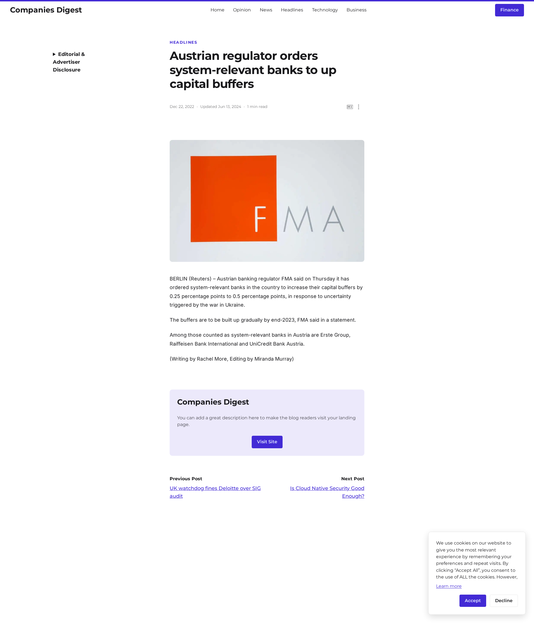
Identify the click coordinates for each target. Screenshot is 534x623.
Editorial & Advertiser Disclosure (69, 62)
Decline (504, 600)
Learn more (449, 586)
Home (217, 10)
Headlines (292, 10)
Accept (473, 600)
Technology (325, 10)
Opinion (242, 10)
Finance (509, 10)
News (266, 10)
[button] (358, 107)
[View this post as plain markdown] (350, 107)
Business (357, 10)
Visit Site (267, 441)
